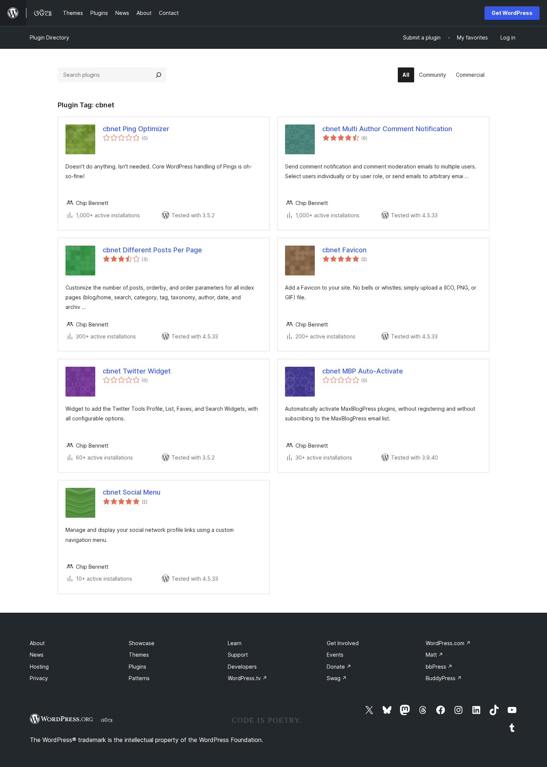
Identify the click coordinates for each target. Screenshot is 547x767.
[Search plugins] (158, 74)
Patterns (139, 678)
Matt (434, 654)
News (37, 654)
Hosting (39, 666)
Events (335, 654)
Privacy (39, 678)
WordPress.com (448, 643)
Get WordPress (512, 13)
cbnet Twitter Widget (137, 371)
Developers (242, 666)
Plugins (137, 666)
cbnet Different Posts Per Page (152, 250)
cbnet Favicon (344, 250)
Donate (339, 666)
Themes (139, 654)
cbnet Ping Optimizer (136, 129)
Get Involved (343, 643)
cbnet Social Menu (131, 492)
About (37, 643)
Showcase (141, 643)
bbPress (439, 666)
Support (238, 654)
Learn (234, 643)
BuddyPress (444, 678)
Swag (337, 678)
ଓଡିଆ (107, 720)
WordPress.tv (247, 678)
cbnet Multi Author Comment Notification (387, 129)
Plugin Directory (49, 37)
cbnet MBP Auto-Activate (362, 371)
